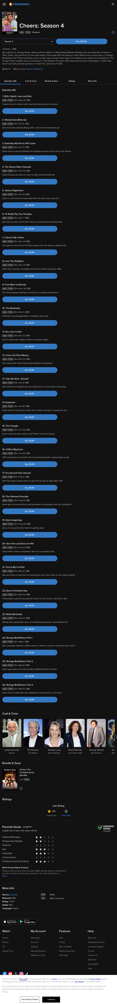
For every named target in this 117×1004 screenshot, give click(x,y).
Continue (51, 999)
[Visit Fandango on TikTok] (27, 973)
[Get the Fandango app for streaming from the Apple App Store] (10, 921)
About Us (92, 938)
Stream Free (7, 951)
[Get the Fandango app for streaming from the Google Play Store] (27, 921)
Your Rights (79, 982)
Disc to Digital (65, 946)
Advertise (92, 959)
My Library (35, 938)
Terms (54, 979)
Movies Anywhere (67, 951)
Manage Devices (38, 951)
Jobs (90, 968)
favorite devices (33, 69)
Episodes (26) (10, 81)
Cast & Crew (30, 81)
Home (5, 938)
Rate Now (66, 815)
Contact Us (92, 955)
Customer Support (96, 946)
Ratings (72, 81)
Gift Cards (63, 955)
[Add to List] (113, 32)
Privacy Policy (95, 979)
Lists (61, 938)
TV (3, 946)
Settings (34, 946)
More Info (92, 81)
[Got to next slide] (114, 737)
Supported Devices (96, 942)
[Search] (113, 4)
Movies (5, 942)
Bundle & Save (51, 81)
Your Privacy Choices (30, 999)
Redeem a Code (38, 955)
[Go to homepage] (19, 4)
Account (34, 942)
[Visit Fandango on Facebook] (4, 973)
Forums (91, 951)
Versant (23, 979)
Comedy (14, 895)
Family (62, 942)
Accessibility (93, 964)
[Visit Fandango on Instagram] (21, 973)
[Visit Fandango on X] (15, 973)
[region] (58, 989)
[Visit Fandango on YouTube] (10, 973)
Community (52, 815)
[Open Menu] (4, 4)
